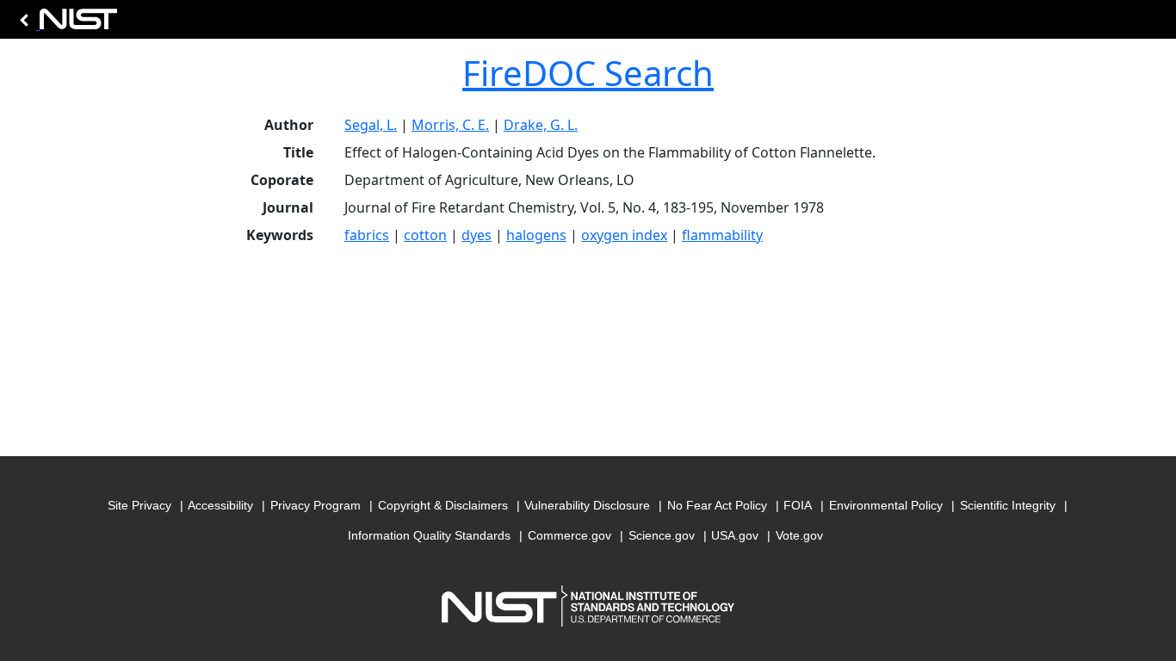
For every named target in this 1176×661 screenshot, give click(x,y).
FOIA (797, 505)
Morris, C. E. (450, 124)
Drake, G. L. (541, 124)
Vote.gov (799, 535)
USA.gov (734, 535)
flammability (722, 234)
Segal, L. (370, 124)
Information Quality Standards (429, 535)
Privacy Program (315, 505)
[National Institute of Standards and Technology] (65, 24)
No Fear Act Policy (717, 505)
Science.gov (661, 535)
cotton (425, 234)
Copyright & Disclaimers (443, 505)
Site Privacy (139, 505)
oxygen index (624, 234)
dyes (476, 234)
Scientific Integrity (1007, 505)
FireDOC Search (588, 72)
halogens (536, 234)
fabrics (366, 234)
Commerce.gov (569, 535)
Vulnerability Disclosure (587, 505)
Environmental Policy (886, 505)
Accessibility (220, 505)
